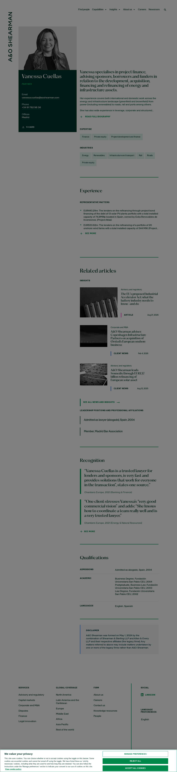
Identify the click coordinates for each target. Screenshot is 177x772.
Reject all (135, 761)
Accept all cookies (135, 768)
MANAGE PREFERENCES (135, 754)
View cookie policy (13, 769)
